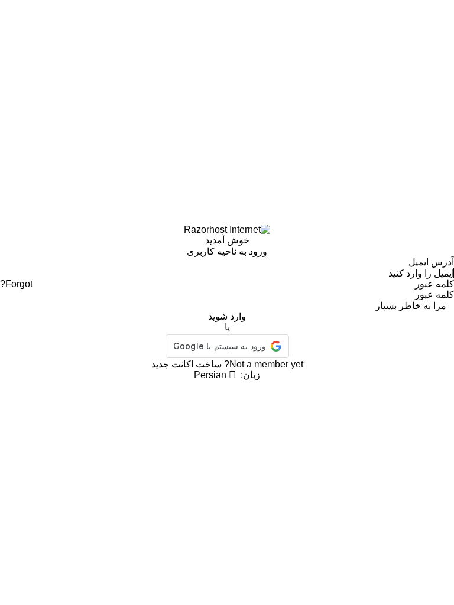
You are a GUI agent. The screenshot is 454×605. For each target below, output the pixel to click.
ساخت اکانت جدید (186, 364)
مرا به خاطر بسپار (410, 306)
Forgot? (16, 284)
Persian (211, 375)
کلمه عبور (434, 284)
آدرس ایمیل (431, 262)
